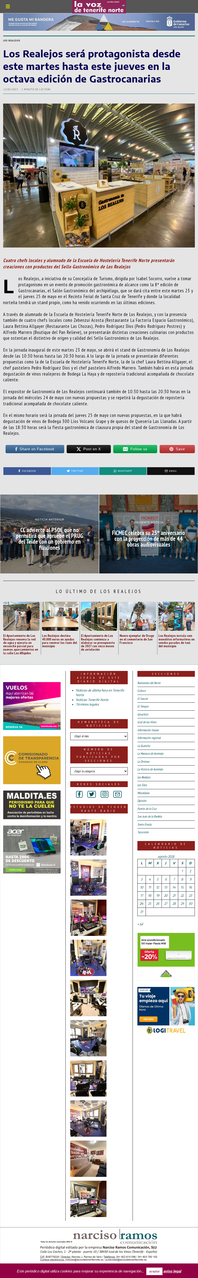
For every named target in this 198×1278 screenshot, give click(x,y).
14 (174, 887)
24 (141, 903)
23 (190, 895)
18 (149, 895)
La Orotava (143, 761)
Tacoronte (142, 832)
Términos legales (87, 704)
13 (165, 887)
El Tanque (142, 706)
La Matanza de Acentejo (150, 754)
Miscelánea (143, 793)
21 (174, 895)
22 (182, 895)
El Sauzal (142, 699)
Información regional (149, 738)
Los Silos (142, 785)
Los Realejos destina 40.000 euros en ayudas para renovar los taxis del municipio (59, 640)
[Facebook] (79, 794)
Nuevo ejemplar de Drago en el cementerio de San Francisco (137, 639)
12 (157, 887)
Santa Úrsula (144, 824)
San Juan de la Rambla (149, 816)
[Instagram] (104, 794)
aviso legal (172, 1271)
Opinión (141, 801)
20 (165, 895)
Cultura (141, 691)
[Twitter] (91, 794)
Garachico (142, 714)
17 (141, 895)
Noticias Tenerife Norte (92, 700)
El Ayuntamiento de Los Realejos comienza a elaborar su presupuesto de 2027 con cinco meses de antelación (98, 642)
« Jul (140, 924)
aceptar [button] (154, 1271)
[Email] (117, 794)
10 (141, 887)
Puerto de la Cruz (147, 809)
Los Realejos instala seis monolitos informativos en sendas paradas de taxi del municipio (176, 640)
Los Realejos (11, 40)
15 (182, 887)
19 (157, 895)
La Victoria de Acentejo (150, 769)
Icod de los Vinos (146, 722)
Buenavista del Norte (148, 683)
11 (149, 887)
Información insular (148, 730)
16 (190, 887)
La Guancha (143, 746)
